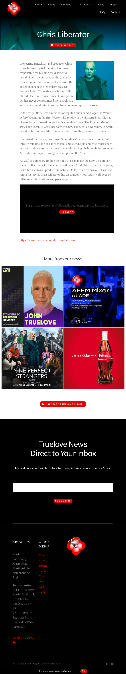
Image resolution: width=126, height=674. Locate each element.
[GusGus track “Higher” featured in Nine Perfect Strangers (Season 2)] (32, 358)
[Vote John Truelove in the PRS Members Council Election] (32, 297)
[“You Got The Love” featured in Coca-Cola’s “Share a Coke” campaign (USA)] (94, 358)
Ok (84, 671)
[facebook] (106, 664)
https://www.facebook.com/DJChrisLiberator (48, 240)
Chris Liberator (63, 34)
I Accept (67, 212)
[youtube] (112, 664)
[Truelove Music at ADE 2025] (94, 297)
